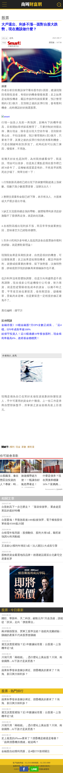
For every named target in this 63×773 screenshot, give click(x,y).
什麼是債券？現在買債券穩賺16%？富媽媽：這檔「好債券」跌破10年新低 (52, 480)
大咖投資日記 (13, 46)
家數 (24, 447)
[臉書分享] (24, 769)
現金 (18, 447)
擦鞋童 (30, 447)
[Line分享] (35, 769)
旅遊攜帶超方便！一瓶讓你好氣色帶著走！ (30, 480)
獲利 (12, 447)
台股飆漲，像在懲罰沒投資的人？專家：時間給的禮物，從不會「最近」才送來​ (9, 480)
